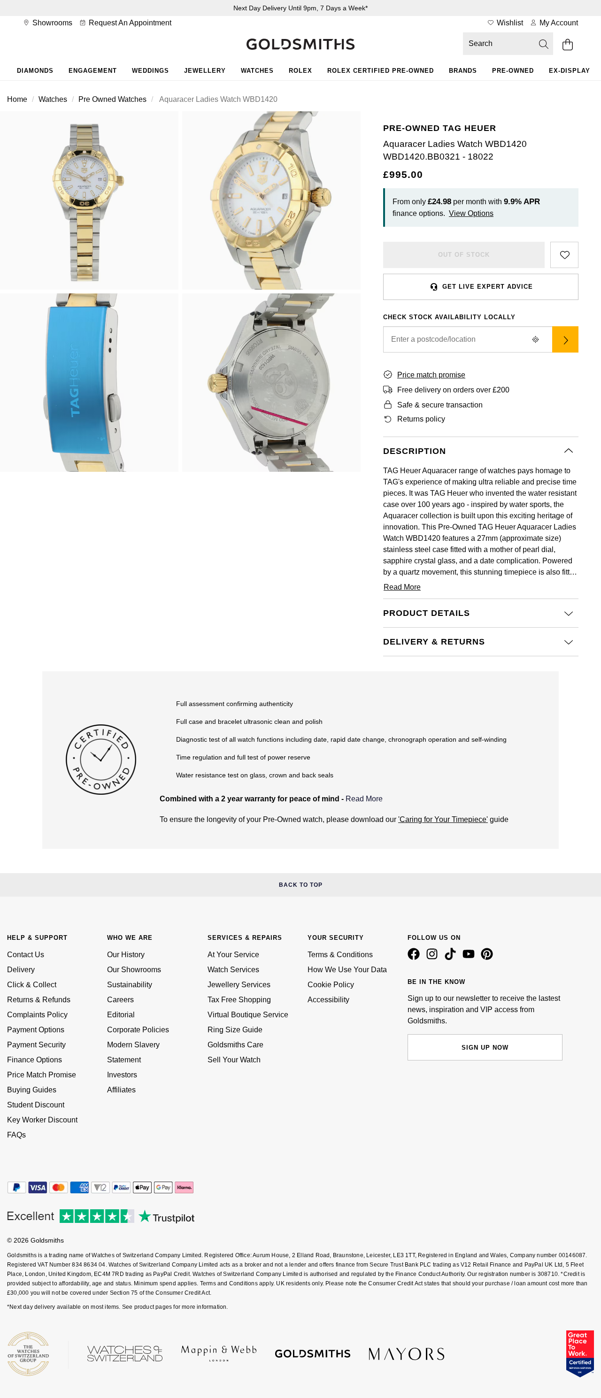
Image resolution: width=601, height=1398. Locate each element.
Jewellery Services (239, 985)
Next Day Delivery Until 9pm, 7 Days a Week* (300, 8)
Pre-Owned (513, 70)
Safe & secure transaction (440, 405)
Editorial (121, 1015)
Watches (257, 70)
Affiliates (121, 1090)
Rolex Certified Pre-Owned (380, 70)
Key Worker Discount (42, 1120)
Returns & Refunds (38, 1000)
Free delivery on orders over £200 (453, 390)
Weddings (150, 70)
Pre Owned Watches (112, 99)
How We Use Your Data (347, 970)
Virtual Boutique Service (248, 1015)
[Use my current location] (535, 339)
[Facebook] (416, 957)
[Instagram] (434, 957)
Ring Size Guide (235, 1030)
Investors (122, 1075)
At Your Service (233, 955)
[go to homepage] (300, 45)
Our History (126, 955)
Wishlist (509, 23)
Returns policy (421, 419)
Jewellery (205, 70)
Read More (364, 799)
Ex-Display (569, 70)
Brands (463, 70)
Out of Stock (464, 254)
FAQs (16, 1135)
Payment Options (35, 1030)
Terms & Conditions (340, 955)
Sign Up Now (485, 1047)
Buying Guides (31, 1090)
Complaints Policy (37, 1015)
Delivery (21, 970)
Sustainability (129, 985)
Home (17, 99)
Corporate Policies (138, 1030)
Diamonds (35, 70)
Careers (120, 1000)
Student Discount (35, 1105)
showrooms (51, 23)
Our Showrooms (134, 970)
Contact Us (25, 955)
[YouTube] (470, 957)
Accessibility (328, 1000)
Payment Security (36, 1045)
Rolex (300, 70)
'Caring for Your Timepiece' (443, 819)
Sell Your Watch (234, 1060)
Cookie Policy (331, 985)
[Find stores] (565, 339)
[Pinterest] (489, 957)
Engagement (93, 70)
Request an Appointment (129, 23)
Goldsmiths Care (235, 1045)
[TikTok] (452, 957)
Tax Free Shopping (239, 1000)
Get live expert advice (487, 286)
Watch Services (233, 970)
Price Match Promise (41, 1075)
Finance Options (34, 1060)
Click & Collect (31, 985)
